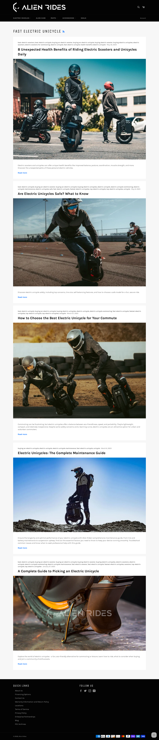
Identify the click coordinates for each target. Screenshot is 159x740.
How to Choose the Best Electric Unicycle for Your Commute (67, 318)
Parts (53, 18)
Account (143, 18)
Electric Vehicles (21, 18)
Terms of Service (22, 709)
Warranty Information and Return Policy (32, 702)
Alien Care (41, 18)
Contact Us (19, 698)
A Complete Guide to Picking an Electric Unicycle (58, 571)
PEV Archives (20, 724)
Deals (83, 18)
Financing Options (23, 694)
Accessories (69, 18)
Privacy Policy (20, 713)
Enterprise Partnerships (25, 717)
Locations (19, 705)
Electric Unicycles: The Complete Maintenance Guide (61, 453)
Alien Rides (22, 736)
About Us (19, 691)
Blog (17, 720)
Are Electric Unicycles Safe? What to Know (53, 194)
